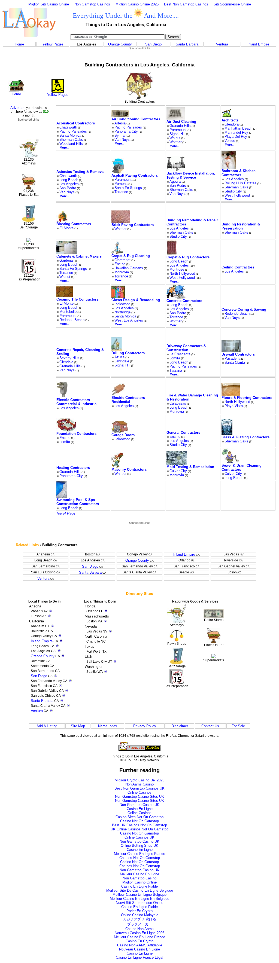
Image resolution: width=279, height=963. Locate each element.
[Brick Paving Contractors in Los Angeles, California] (120, 221)
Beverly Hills (69, 358)
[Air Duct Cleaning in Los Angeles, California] (175, 118)
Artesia (120, 123)
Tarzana (175, 370)
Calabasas (177, 403)
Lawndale (121, 361)
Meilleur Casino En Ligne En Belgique (139, 899)
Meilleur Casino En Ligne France (139, 854)
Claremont (122, 260)
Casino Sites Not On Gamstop (139, 817)
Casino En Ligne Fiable (139, 886)
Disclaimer (179, 726)
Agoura (175, 181)
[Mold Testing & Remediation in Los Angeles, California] (176, 463)
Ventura (222, 44)
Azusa (119, 357)
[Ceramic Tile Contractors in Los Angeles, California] (64, 296)
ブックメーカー (139, 924)
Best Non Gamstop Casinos (186, 4)
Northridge (122, 312)
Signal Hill (177, 134)
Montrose (176, 269)
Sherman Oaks (71, 139)
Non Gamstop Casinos (92, 4)
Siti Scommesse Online (232, 4)
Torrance (121, 192)
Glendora (232, 124)
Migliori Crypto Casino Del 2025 (139, 780)
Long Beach (68, 180)
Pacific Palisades (73, 131)
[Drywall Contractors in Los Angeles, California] (231, 351)
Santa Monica (70, 135)
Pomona (121, 184)
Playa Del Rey (236, 136)
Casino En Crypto (139, 941)
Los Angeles (69, 184)
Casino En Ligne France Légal (139, 957)
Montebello (68, 312)
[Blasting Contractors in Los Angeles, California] (62, 221)
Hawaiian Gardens (128, 268)
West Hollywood (237, 195)
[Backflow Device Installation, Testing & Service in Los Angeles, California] (175, 170)
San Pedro (67, 188)
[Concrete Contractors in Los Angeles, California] (176, 297)
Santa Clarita (235, 362)
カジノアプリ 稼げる (139, 919)
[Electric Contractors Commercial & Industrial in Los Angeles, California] (62, 397)
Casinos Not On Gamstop (139, 858)
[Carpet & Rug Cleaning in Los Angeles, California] (117, 252)
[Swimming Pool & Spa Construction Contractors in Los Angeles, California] (61, 496)
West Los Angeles (128, 320)
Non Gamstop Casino (139, 878)
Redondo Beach (71, 320)
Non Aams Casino (139, 784)
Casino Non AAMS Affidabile (139, 945)
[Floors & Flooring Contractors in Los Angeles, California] (231, 394)
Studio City (233, 191)
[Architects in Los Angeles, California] (226, 117)
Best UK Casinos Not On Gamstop (139, 825)
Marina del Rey (236, 132)
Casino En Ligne (140, 809)
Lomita (174, 358)
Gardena (66, 260)
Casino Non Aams (139, 929)
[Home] (16, 91)
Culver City (178, 471)
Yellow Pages (52, 44)
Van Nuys (122, 139)
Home (19, 44)
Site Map (78, 726)
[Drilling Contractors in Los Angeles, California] (116, 350)
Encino (119, 264)
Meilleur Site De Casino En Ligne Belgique (139, 890)
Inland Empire (258, 44)
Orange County (120, 44)
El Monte (66, 228)
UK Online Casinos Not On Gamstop (139, 829)
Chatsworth (68, 127)
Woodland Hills (71, 144)
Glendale (66, 362)
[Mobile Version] (61, 641)
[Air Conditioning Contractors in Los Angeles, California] (120, 116)
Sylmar (120, 135)
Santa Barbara (187, 44)
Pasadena (232, 358)
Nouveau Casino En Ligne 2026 (139, 933)
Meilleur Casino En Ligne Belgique (139, 894)
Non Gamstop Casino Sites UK (139, 796)
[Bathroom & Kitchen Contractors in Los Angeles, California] (229, 168)
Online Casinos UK (139, 837)
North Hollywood (182, 273)
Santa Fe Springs (128, 188)
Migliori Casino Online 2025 (137, 4)
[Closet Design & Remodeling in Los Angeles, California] (118, 297)
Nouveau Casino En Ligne (139, 949)
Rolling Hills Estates (240, 183)
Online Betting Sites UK (139, 845)
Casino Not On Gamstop (139, 821)
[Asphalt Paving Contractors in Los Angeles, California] (117, 172)
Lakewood (122, 439)
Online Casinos (139, 792)
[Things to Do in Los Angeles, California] (29, 40)
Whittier (175, 142)
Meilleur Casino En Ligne (139, 874)
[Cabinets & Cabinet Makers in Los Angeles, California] (66, 253)
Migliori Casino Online (139, 882)
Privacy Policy (144, 726)
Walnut (174, 138)
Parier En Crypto (139, 911)
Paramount (178, 130)
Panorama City (126, 131)
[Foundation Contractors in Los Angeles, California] (66, 430)
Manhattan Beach (238, 128)
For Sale (238, 726)
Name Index (107, 726)
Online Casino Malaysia (139, 915)
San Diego (153, 44)
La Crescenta (179, 354)
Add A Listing (47, 726)
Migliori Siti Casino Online (48, 4)
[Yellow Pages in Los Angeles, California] (57, 91)
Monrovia (121, 272)
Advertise (17, 108)
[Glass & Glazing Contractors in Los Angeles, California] (227, 434)
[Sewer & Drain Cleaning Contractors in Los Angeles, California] (230, 462)
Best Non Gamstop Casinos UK (139, 788)
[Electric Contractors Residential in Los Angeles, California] (118, 394)
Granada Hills (180, 126)
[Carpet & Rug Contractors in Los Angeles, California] (171, 254)
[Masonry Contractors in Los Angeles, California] (117, 466)
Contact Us (210, 726)
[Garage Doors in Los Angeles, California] (119, 432)
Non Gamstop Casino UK (139, 805)
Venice (230, 141)
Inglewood (122, 304)
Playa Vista (234, 406)
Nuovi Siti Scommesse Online (139, 903)
